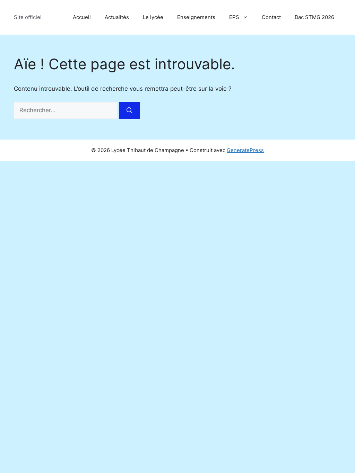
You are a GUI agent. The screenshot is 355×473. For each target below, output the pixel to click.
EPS (234, 17)
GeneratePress (245, 150)
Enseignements (196, 17)
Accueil (82, 17)
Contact (271, 17)
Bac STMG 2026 (314, 17)
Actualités (117, 17)
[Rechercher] (129, 110)
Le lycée (153, 17)
